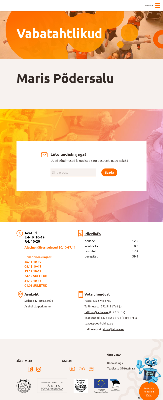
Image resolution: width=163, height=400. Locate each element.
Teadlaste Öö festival (120, 368)
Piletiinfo (92, 234)
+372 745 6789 (102, 300)
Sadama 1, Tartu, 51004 (38, 300)
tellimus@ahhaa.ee (96, 312)
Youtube (72, 369)
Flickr (82, 369)
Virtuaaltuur (91, 369)
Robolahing (114, 363)
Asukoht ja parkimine (37, 306)
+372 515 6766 (108, 306)
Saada (109, 172)
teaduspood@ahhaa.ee (98, 323)
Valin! (149, 395)
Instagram (38, 369)
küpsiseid (149, 391)
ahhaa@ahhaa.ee (113, 329)
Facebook (30, 369)
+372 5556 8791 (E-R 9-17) (117, 317)
